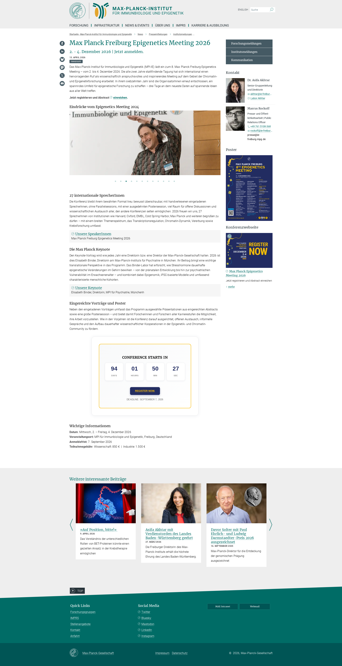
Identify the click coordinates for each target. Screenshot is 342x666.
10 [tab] (163, 181)
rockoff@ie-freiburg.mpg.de (265, 130)
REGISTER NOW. (145, 390)
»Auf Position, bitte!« (99, 530)
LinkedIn (146, 630)
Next (218, 147)
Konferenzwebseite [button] (242, 227)
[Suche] (271, 9)
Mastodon (147, 624)
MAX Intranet (222, 606)
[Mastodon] (62, 67)
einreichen (120, 97)
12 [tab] (174, 181)
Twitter (145, 612)
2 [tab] (121, 181)
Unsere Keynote (88, 288)
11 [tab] (169, 181)
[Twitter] (62, 75)
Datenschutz (180, 653)
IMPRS (181, 25)
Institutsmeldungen (244, 52)
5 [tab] (137, 181)
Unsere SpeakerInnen (93, 234)
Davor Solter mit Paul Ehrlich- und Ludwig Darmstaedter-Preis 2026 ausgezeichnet (232, 536)
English (243, 9)
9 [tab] (158, 181)
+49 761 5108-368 (260, 126)
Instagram (147, 636)
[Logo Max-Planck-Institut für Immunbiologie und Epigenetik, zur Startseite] (136, 11)
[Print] (62, 83)
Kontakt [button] (233, 73)
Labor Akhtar (258, 98)
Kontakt (75, 630)
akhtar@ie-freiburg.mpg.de (265, 94)
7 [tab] (147, 181)
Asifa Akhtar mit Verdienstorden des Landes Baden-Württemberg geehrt (169, 534)
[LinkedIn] (62, 51)
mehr (231, 286)
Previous (72, 147)
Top (80, 591)
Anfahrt (75, 636)
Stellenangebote (80, 624)
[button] (269, 218)
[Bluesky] (62, 59)
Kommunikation (242, 60)
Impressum (162, 653)
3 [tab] (126, 181)
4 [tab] (131, 181)
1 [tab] (115, 181)
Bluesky (146, 618)
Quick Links (80, 606)
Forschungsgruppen (82, 612)
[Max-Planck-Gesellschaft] (75, 653)
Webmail (255, 606)
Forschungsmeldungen (246, 43)
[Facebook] (62, 43)
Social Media (148, 606)
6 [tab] (142, 181)
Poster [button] (231, 150)
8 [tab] (153, 181)
